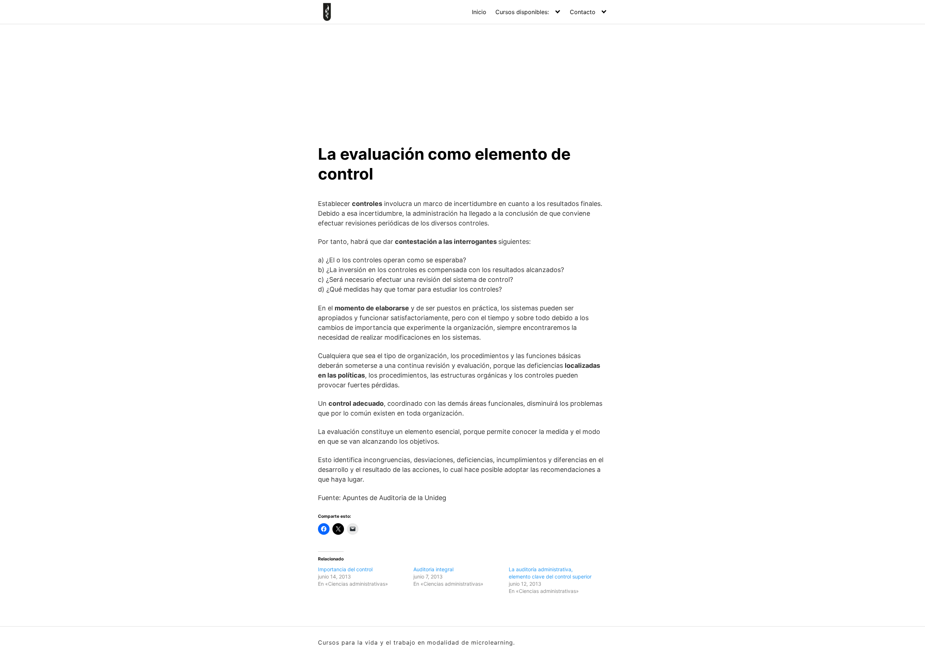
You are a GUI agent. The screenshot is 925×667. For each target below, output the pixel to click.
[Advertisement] (462, 78)
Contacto (582, 12)
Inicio (479, 12)
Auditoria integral (433, 569)
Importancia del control (345, 569)
